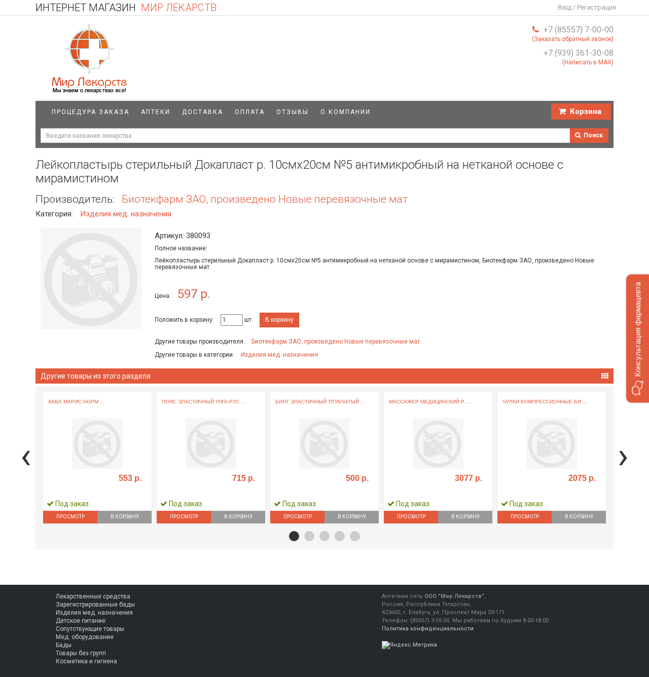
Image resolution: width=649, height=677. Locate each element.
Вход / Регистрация (587, 7)
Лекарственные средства (93, 596)
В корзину (279, 319)
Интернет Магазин (126, 8)
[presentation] (25, 456)
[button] (294, 536)
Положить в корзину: (184, 319)
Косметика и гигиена (86, 661)
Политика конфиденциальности (428, 628)
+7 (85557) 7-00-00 (579, 29)
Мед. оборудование (85, 637)
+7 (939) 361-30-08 (579, 53)
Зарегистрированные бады (95, 604)
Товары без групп (81, 653)
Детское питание (80, 620)
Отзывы (292, 112)
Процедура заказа (90, 112)
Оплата (250, 112)
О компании (345, 112)
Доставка (202, 112)
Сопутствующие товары (90, 628)
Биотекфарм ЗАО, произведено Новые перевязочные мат (265, 199)
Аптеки (155, 112)
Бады (63, 645)
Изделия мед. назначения (125, 213)
